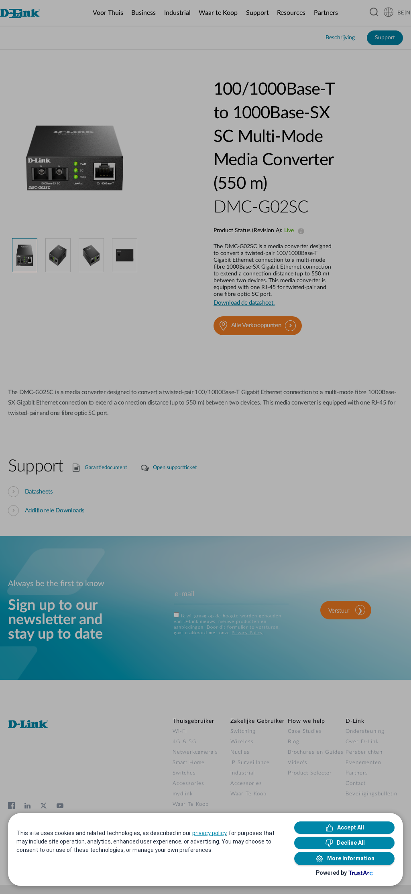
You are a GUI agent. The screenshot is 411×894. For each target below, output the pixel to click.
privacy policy (209, 833)
